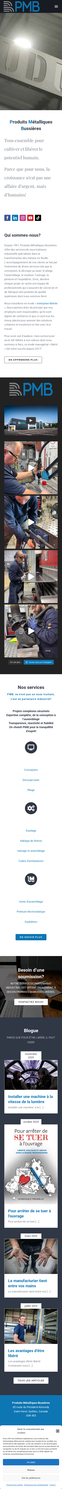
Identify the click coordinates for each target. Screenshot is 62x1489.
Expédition (31, 921)
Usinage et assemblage (31, 850)
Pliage (31, 790)
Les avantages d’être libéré (31, 1326)
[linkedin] (15, 218)
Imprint (53, 1485)
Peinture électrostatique (31, 911)
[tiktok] (38, 218)
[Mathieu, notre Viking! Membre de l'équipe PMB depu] (31, 630)
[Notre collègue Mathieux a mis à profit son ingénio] (31, 522)
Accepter (31, 1462)
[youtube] (30, 218)
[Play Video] (31, 420)
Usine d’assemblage (31, 901)
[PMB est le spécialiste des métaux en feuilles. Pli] (31, 576)
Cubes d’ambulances (31, 860)
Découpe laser (31, 779)
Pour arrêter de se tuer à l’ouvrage (31, 1164)
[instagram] (23, 218)
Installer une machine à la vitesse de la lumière (31, 1075)
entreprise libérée (47, 303)
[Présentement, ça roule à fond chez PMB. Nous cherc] (31, 467)
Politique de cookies (14, 1485)
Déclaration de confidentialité (36, 1485)
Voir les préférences (31, 1478)
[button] (57, 1431)
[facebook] (7, 218)
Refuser (31, 1470)
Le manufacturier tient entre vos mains (31, 1256)
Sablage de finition (31, 840)
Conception (31, 769)
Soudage (31, 830)
